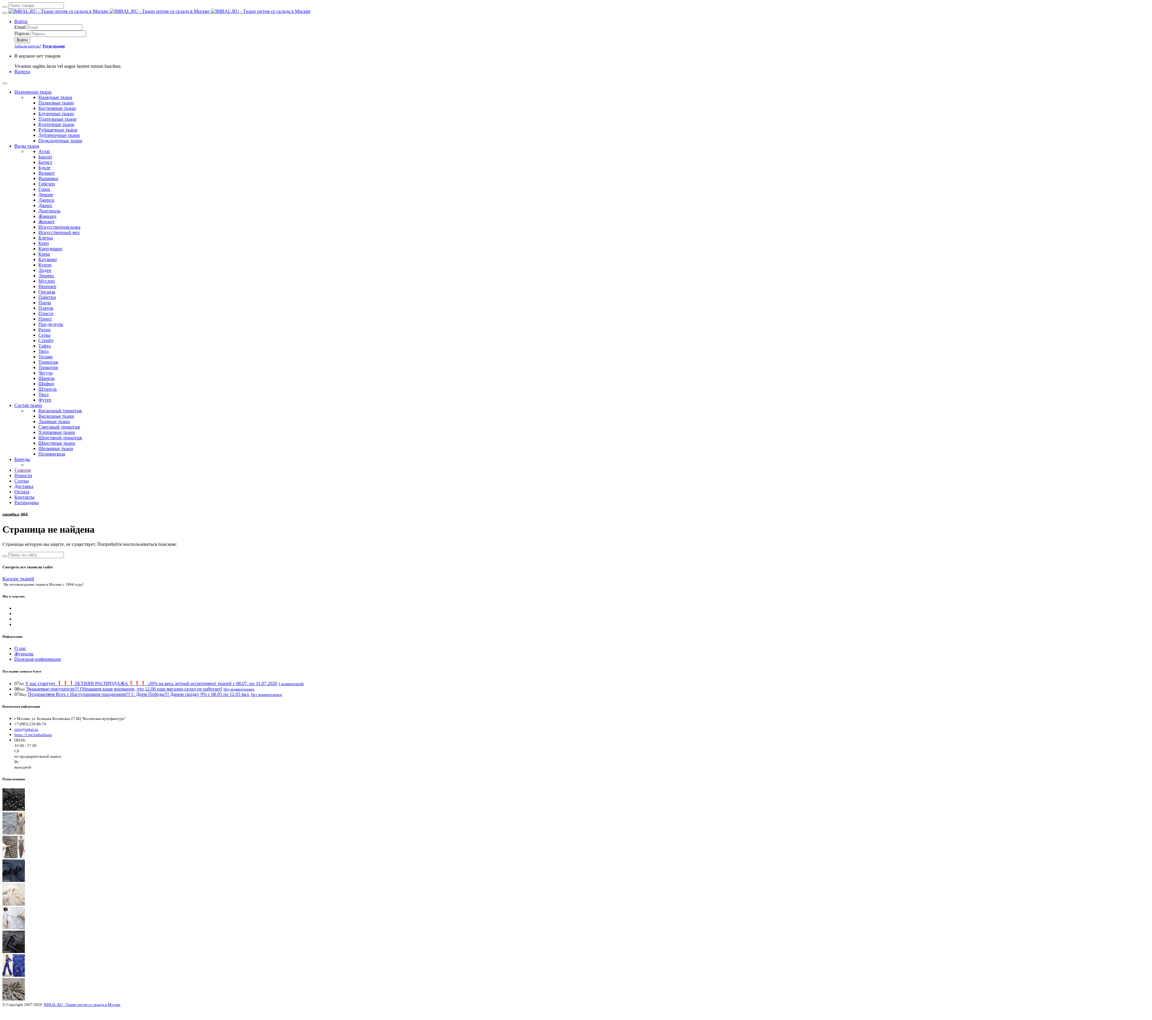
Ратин (44, 329)
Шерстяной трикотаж (60, 437)
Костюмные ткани (57, 108)
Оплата (21, 491)
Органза (46, 291)
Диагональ (49, 210)
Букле (44, 167)
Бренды (22, 459)
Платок (45, 308)
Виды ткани (26, 146)
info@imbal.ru (26, 729)
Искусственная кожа (59, 227)
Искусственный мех (59, 232)
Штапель (47, 389)
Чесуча (45, 372)
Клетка (45, 237)
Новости (23, 475)
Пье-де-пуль (50, 324)
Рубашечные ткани (57, 129)
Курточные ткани (56, 124)
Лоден (44, 270)
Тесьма (45, 356)
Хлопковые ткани (56, 432)
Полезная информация (37, 659)
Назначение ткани (33, 92)
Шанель (46, 378)
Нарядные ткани (55, 97)
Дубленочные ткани (59, 135)
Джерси (46, 200)
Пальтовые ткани (56, 102)
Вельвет (46, 173)
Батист (45, 162)
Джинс (45, 205)
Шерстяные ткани (56, 443)
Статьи (21, 480)
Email (20, 27)
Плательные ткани (57, 119)
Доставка (23, 486)
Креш (44, 254)
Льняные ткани (54, 421)
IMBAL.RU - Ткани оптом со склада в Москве (82, 1004)
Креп (43, 243)
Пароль (21, 33)
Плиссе (45, 313)
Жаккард (47, 216)
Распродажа (26, 502)
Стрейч (45, 340)
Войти (21, 21)
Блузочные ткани (56, 113)
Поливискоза (51, 453)
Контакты (24, 497)
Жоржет (46, 221)
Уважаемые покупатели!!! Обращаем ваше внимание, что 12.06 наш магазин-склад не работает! (124, 688)
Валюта (22, 71)
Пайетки (47, 297)
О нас (20, 648)
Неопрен (47, 286)
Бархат (45, 156)
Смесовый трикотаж (59, 426)
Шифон (46, 383)
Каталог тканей (18, 578)
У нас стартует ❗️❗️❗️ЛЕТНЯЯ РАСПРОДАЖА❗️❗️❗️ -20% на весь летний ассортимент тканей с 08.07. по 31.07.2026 (151, 683)
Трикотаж (48, 362)
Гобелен (46, 183)
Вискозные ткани (56, 416)
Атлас (44, 151)
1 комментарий (291, 684)
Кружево (47, 259)
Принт (45, 318)
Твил (43, 394)
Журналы (24, 653)
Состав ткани (28, 405)
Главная (22, 470)
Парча (44, 302)
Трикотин (48, 367)
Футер (44, 399)
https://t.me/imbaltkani (33, 735)
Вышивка (48, 178)
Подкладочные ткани (60, 140)
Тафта (44, 345)
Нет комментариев (239, 689)
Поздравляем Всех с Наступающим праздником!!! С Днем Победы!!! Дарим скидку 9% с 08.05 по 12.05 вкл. (139, 694)
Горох (44, 189)
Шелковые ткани (55, 448)
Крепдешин (50, 248)
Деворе (45, 194)
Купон (45, 264)
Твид (43, 351)
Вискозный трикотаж (60, 410)
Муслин (46, 281)
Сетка (44, 335)
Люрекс (46, 275)
